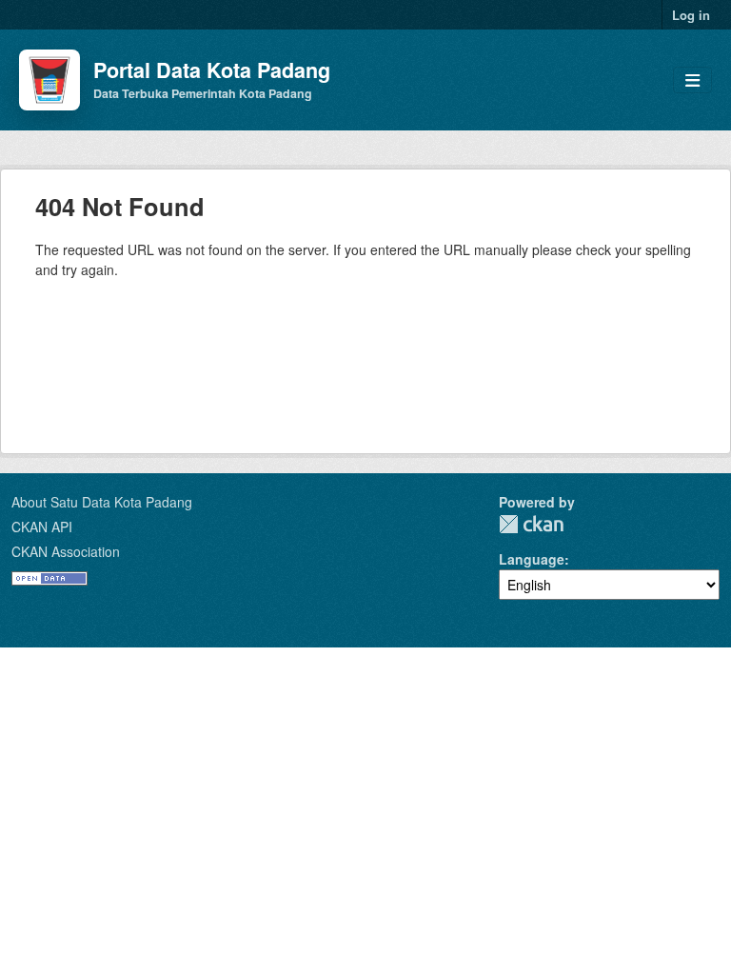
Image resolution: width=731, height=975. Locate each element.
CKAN (531, 524)
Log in (691, 15)
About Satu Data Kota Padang (101, 501)
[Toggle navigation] (692, 80)
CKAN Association (65, 551)
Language (531, 558)
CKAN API (41, 526)
